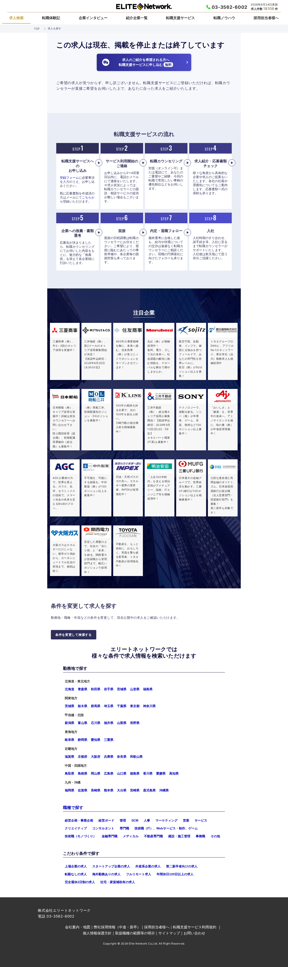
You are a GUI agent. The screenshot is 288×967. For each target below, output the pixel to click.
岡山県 (95, 773)
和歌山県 (136, 756)
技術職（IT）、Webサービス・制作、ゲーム (166, 828)
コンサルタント (103, 828)
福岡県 (69, 790)
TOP (37, 28)
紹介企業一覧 (137, 18)
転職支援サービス (180, 18)
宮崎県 (135, 790)
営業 (186, 820)
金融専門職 (109, 836)
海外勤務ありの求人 (106, 874)
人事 (147, 820)
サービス (201, 820)
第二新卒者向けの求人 (182, 866)
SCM (134, 820)
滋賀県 (69, 756)
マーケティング (166, 820)
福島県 (148, 689)
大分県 (121, 790)
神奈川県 (149, 706)
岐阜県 (69, 739)
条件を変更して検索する (73, 634)
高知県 (174, 773)
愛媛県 (161, 773)
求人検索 (16, 18)
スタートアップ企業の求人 (111, 866)
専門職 (124, 828)
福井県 (108, 723)
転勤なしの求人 (76, 874)
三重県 (108, 739)
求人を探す (54, 28)
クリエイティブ (76, 828)
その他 (215, 836)
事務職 (200, 836)
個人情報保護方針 (97, 933)
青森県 (82, 689)
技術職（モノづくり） (80, 836)
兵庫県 (108, 756)
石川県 (95, 723)
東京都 (135, 706)
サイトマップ (169, 933)
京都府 (82, 756)
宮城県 (121, 689)
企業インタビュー (93, 18)
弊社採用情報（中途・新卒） (117, 927)
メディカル (131, 836)
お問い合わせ (194, 933)
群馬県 (95, 706)
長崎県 (95, 790)
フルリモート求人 (138, 874)
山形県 (135, 689)
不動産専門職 (153, 836)
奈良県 (121, 756)
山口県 (121, 773)
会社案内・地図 (77, 927)
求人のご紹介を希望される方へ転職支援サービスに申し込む (145, 62)
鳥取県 (69, 773)
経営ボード (106, 820)
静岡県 (82, 739)
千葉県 (121, 706)
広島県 (108, 773)
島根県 (82, 773)
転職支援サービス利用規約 (194, 927)
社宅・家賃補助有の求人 (117, 882)
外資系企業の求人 (148, 866)
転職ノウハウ (224, 18)
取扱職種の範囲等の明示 (135, 933)
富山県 (82, 723)
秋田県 (95, 689)
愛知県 (95, 739)
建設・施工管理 (179, 836)
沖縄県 (164, 790)
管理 (123, 820)
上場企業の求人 (76, 866)
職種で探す (73, 807)
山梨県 (121, 723)
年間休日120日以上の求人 (175, 874)
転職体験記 (51, 18)
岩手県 (108, 689)
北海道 (69, 689)
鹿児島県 (149, 790)
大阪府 (95, 756)
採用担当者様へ (266, 18)
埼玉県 (108, 706)
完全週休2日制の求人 (80, 882)
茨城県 (69, 706)
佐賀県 (82, 790)
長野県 (135, 723)
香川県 (148, 773)
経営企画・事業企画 (79, 820)
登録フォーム (69, 177)
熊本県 (108, 790)
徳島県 (135, 773)
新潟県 (69, 723)
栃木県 (82, 706)
